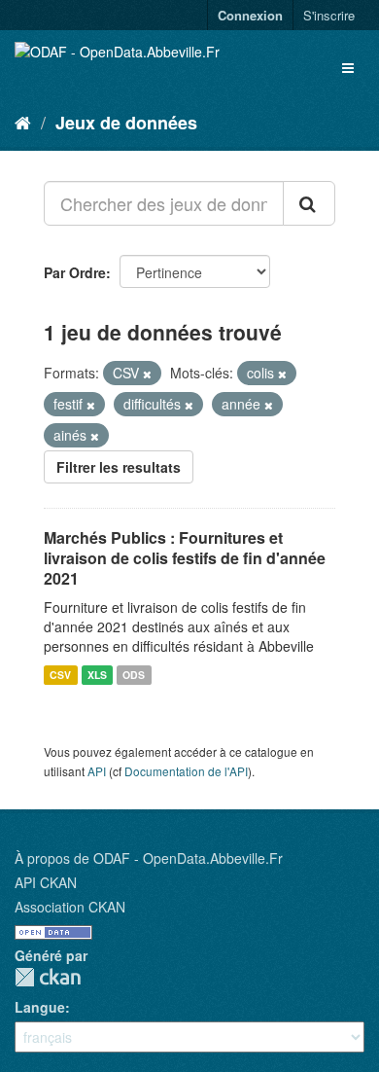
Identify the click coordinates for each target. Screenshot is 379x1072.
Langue (40, 1007)
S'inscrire (329, 15)
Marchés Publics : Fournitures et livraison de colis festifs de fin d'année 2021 (185, 558)
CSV (60, 674)
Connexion (250, 15)
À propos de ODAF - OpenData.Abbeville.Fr (149, 858)
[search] (309, 203)
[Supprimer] (147, 373)
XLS (97, 674)
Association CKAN (70, 906)
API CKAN (46, 882)
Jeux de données (126, 122)
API (96, 771)
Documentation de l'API (186, 771)
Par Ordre (75, 272)
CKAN (48, 977)
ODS (133, 674)
